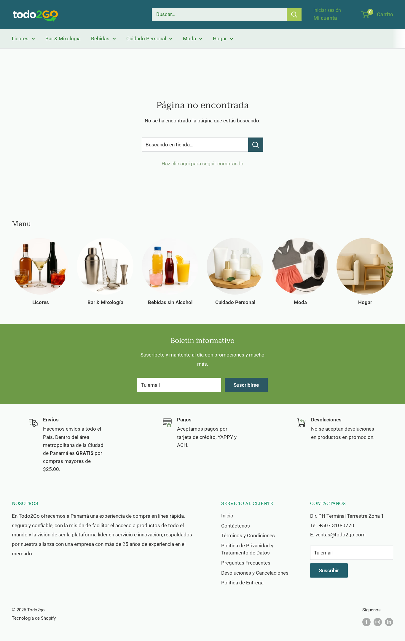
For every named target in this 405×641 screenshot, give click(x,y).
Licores (20, 38)
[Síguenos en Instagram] (378, 622)
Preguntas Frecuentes (245, 563)
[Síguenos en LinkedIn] (389, 622)
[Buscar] (294, 14)
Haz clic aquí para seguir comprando (202, 164)
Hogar (220, 38)
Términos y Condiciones (248, 535)
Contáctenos (235, 526)
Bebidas (100, 38)
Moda (189, 38)
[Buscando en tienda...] (255, 145)
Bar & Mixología (63, 38)
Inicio (227, 516)
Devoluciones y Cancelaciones (254, 573)
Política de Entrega (242, 583)
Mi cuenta (325, 18)
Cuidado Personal (146, 38)
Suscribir (329, 570)
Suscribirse (246, 385)
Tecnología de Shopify (34, 618)
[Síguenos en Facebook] (366, 622)
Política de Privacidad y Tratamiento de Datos (247, 549)
